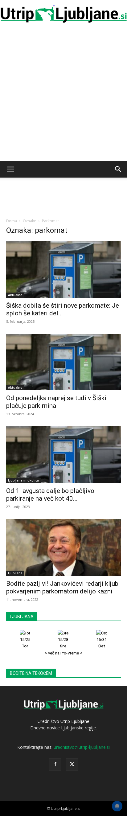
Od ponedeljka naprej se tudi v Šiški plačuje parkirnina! (56, 401)
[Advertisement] (63, 94)
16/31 (101, 642)
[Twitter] (72, 764)
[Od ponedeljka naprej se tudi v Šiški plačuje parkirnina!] (63, 362)
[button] (10, 169)
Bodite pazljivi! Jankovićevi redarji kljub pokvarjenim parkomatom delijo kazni (62, 587)
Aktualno (15, 295)
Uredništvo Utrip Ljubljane (63, 721)
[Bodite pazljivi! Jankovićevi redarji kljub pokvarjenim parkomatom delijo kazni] (63, 547)
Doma (11, 220)
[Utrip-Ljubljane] (63, 14)
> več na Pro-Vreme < (63, 653)
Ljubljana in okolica (23, 480)
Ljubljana (15, 573)
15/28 (63, 642)
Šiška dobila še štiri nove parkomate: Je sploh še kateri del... (62, 309)
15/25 (25, 642)
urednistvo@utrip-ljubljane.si (82, 747)
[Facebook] (55, 764)
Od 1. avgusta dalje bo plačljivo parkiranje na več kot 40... (50, 494)
